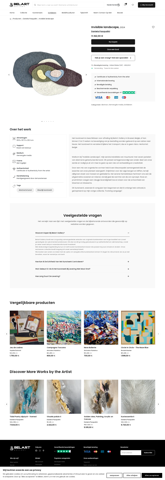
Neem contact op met (103, 13)
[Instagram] (40, 451)
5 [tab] (51, 121)
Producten (17, 19)
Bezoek (120, 13)
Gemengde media (116, 105)
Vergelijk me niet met (93, 347)
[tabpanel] (47, 73)
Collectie (23, 13)
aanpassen (114, 475)
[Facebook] (36, 451)
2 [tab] (44, 121)
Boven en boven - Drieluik (132, 416)
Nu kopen (113, 42)
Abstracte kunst (25, 190)
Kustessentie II (90, 416)
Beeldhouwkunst (68, 13)
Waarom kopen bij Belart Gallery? (50, 233)
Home (12, 13)
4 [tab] (49, 121)
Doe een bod (113, 49)
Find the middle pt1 (55, 347)
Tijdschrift (84, 13)
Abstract (104, 105)
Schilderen (52, 13)
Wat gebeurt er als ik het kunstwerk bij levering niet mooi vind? (62, 269)
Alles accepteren (152, 475)
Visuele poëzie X (17, 416)
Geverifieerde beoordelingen (109, 92)
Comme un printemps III (132, 347)
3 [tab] (46, 121)
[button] (113, 58)
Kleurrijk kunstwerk (44, 190)
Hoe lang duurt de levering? (47, 276)
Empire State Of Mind (19, 347)
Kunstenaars (37, 13)
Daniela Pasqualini (30, 19)
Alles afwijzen (132, 475)
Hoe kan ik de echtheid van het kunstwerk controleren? (59, 261)
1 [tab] (42, 121)
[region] (82, 473)
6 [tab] (53, 121)
